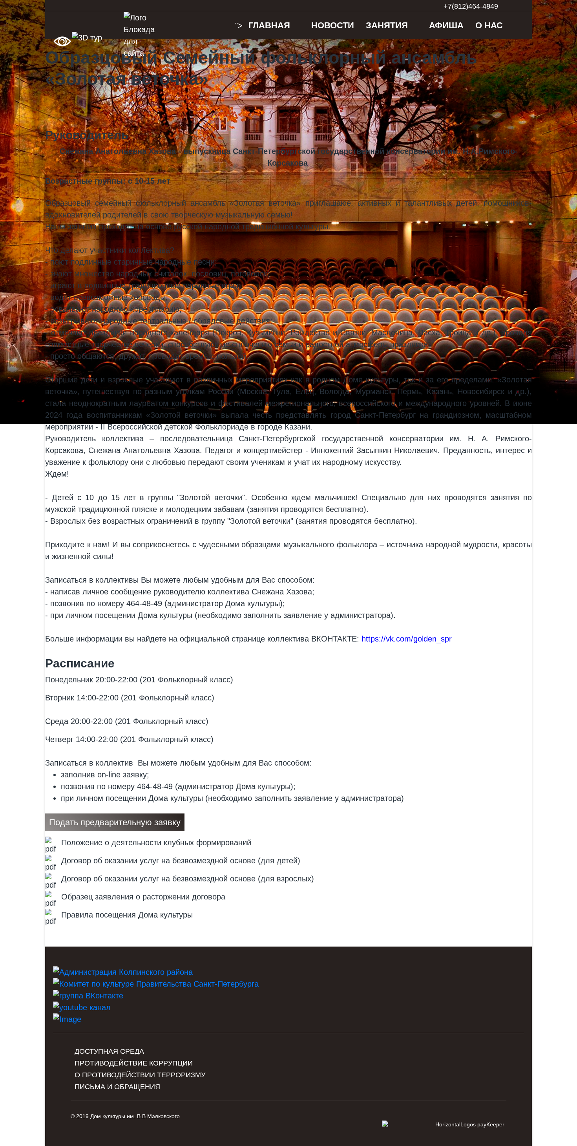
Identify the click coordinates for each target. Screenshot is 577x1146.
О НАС (489, 25)
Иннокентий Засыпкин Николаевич (374, 450)
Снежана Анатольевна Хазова (143, 450)
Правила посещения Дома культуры (127, 914)
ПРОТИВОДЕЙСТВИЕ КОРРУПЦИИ (134, 1063)
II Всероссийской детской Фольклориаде (174, 426)
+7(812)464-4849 (471, 6)
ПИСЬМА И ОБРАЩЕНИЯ (117, 1087)
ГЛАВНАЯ (269, 25)
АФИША (446, 25)
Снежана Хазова (282, 591)
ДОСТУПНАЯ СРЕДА (109, 1051)
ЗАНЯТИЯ (387, 25)
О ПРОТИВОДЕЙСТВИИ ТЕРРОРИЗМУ (140, 1075)
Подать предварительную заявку (115, 822)
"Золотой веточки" (211, 497)
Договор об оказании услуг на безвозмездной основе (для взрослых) (187, 878)
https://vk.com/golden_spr (407, 638)
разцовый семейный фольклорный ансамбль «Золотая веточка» (178, 203)
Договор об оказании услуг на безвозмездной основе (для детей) (180, 860)
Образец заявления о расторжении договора (143, 896)
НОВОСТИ (332, 25)
